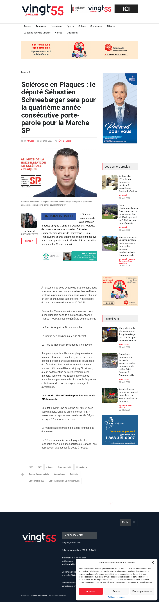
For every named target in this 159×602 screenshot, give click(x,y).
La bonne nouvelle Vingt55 (37, 32)
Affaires (111, 26)
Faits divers (56, 26)
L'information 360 (36, 481)
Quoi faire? (72, 32)
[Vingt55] (43, 13)
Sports (70, 26)
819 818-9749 (89, 550)
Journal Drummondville (39, 474)
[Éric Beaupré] (29, 220)
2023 (31, 467)
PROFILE (29, 241)
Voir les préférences (142, 591)
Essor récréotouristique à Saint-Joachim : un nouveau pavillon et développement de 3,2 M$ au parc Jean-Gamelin (128, 214)
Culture (82, 26)
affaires (49, 467)
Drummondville (65, 467)
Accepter (90, 591)
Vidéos (58, 32)
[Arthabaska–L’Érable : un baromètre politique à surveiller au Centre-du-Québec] (110, 182)
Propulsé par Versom (38, 596)
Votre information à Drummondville (64, 481)
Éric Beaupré (65, 141)
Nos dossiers (125, 262)
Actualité (123, 195)
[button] (152, 562)
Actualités (41, 26)
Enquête (131, 259)
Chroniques (96, 26)
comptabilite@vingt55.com (75, 586)
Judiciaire (74, 474)
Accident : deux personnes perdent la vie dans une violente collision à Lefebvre (128, 395)
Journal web (59, 474)
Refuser (117, 591)
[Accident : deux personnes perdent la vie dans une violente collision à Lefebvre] (110, 395)
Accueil (27, 26)
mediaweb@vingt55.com (74, 564)
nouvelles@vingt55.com (73, 575)
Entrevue (123, 261)
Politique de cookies (116, 597)
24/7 (40, 467)
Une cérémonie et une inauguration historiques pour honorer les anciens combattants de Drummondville (127, 246)
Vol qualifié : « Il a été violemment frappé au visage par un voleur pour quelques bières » (128, 334)
